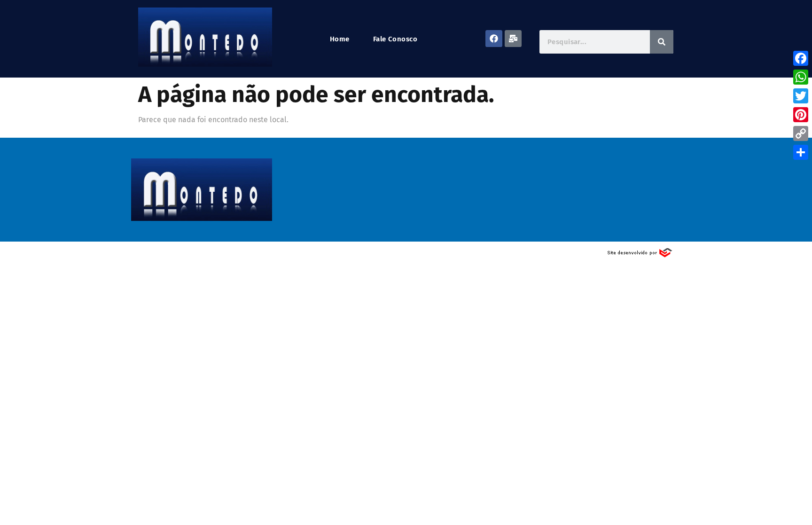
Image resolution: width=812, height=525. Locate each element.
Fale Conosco (395, 39)
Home (340, 39)
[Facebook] (493, 38)
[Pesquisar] (661, 42)
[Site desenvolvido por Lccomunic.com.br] (640, 255)
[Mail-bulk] (513, 38)
